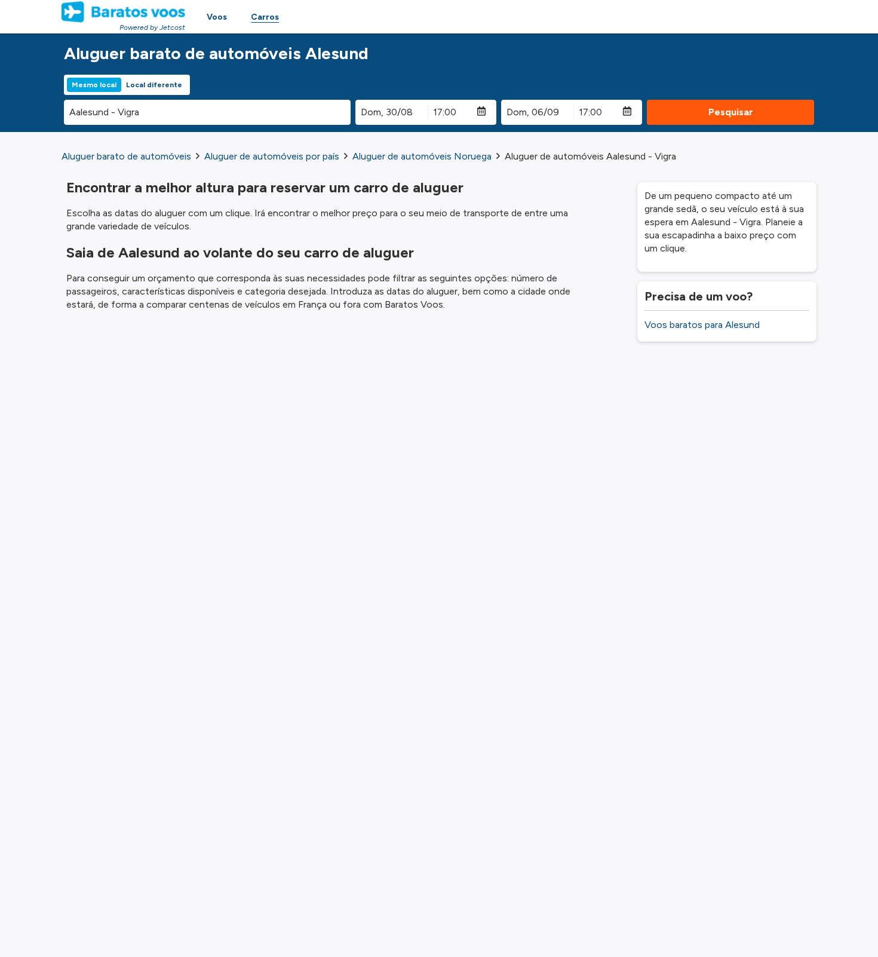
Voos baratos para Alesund (702, 324)
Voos (217, 17)
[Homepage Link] (123, 12)
